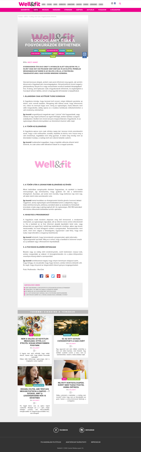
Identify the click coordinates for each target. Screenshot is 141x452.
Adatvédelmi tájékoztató (76, 442)
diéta (36, 50)
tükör (53, 56)
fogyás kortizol (74, 379)
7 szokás (29, 385)
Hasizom (78, 4)
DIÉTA (43, 4)
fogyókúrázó (46, 53)
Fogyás (49, 4)
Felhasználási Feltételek (51, 442)
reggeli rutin (39, 385)
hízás (55, 53)
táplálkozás (70, 53)
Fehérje (85, 4)
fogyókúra (35, 53)
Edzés (55, 4)
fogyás (69, 50)
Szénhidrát (93, 4)
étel (31, 335)
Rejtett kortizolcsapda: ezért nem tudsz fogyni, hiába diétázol (71, 385)
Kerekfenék (71, 4)
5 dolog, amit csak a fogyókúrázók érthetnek (42, 17)
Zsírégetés (62, 4)
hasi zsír (75, 335)
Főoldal (20, 17)
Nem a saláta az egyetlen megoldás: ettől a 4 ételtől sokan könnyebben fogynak (34, 342)
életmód (42, 50)
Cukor (101, 4)
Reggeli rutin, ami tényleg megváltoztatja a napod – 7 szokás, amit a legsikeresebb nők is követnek (34, 393)
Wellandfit (36, 348)
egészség (67, 335)
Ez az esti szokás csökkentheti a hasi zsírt (71, 340)
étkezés (62, 50)
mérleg (61, 53)
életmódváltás (52, 50)
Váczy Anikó (32, 62)
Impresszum (95, 442)
